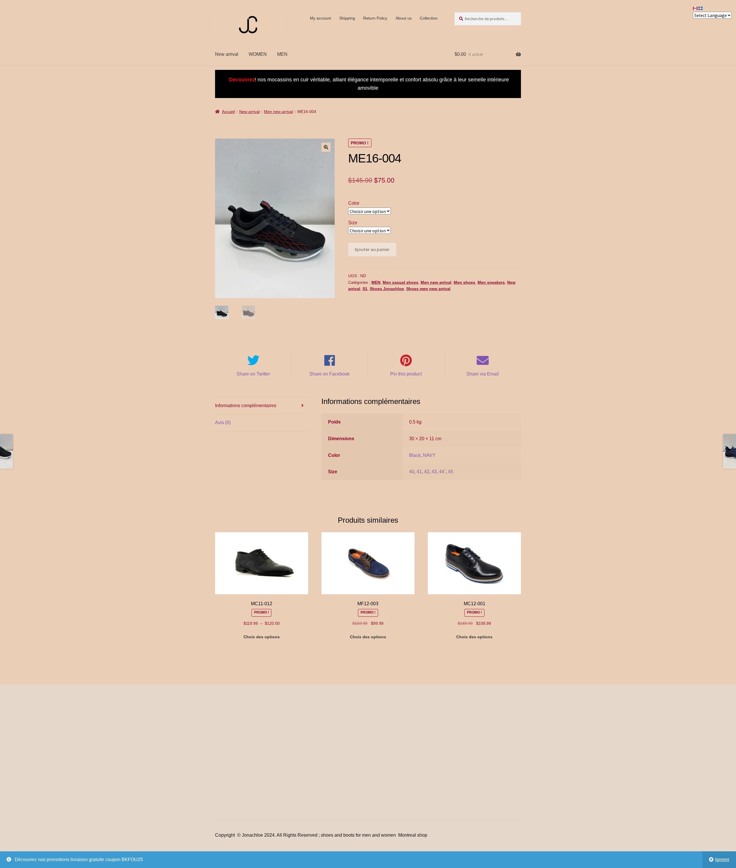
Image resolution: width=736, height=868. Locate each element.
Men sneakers (491, 282)
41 (419, 471)
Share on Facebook (329, 373)
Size (352, 222)
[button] (326, 147)
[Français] (700, 7)
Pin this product (406, 373)
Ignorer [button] (722, 859)
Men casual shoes (400, 282)
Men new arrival (278, 111)
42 (426, 471)
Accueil (228, 111)
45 (450, 471)
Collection (429, 18)
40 (411, 471)
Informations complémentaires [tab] (245, 405)
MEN (282, 54)
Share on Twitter (253, 373)
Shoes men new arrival (428, 288)
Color (353, 203)
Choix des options (262, 637)
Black (415, 455)
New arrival (226, 54)
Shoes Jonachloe (387, 288)
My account (320, 18)
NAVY (429, 455)
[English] (695, 7)
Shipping (347, 18)
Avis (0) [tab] (223, 422)
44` (442, 471)
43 (434, 471)
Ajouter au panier (372, 249)
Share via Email (482, 373)
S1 (365, 288)
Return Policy (375, 18)
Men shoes (464, 282)
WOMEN (258, 54)
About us (404, 18)
